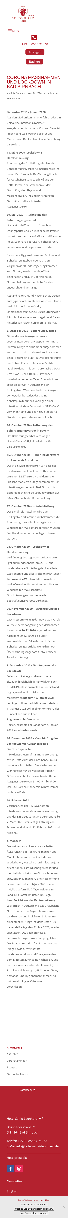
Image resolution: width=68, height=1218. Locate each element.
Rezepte (12, 1067)
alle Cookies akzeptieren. (34, 1204)
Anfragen (34, 52)
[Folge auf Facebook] (10, 1168)
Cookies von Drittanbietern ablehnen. (34, 1209)
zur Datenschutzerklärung (34, 1213)
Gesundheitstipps (17, 1074)
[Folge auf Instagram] (19, 1168)
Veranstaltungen (17, 1060)
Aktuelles (49, 93)
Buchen (34, 62)
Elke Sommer (18, 93)
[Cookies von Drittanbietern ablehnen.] (64, 1207)
